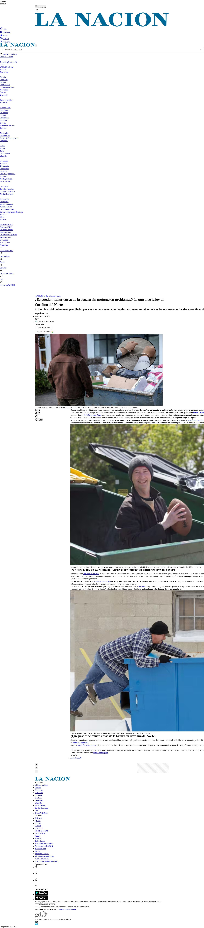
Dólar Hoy (4, 80)
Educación (4, 113)
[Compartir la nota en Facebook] (36, 419)
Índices (3, 92)
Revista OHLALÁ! (6, 224)
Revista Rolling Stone (8, 235)
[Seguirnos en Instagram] (36, 880)
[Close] (36, 764)
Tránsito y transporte (8, 62)
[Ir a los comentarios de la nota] (39, 410)
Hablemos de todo (7, 125)
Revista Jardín (5, 237)
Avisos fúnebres (6, 204)
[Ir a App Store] (41, 899)
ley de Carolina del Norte (88, 745)
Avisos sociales (6, 207)
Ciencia (3, 123)
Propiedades (5, 85)
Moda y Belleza (6, 179)
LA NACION (40, 296)
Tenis (2, 151)
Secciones (7, 32)
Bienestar (4, 120)
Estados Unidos (6, 100)
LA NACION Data (6, 67)
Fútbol (2, 146)
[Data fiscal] (36, 924)
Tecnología (4, 166)
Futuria (3, 77)
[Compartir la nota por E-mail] (41, 419)
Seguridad (4, 110)
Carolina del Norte (53, 296)
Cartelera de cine (7, 189)
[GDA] (41, 917)
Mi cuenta (7, 42)
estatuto (142, 586)
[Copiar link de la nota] (36, 416)
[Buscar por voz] (201, 50)
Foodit (5, 35)
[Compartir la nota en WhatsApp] (39, 413)
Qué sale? (4, 186)
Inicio (5, 29)
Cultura (3, 115)
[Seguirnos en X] (36, 873)
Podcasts (3, 176)
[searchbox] (101, 50)
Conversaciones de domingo (11, 212)
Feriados (3, 171)
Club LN (6, 39)
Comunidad (4, 118)
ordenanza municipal (102, 581)
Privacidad (71, 909)
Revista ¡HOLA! (6, 227)
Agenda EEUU (75, 758)
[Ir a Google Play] (41, 894)
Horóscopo (4, 169)
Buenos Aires (5, 107)
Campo (3, 82)
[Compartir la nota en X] (39, 419)
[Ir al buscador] (37, 10)
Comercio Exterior (7, 87)
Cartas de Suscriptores (9, 138)
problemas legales (100, 753)
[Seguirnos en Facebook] (36, 867)
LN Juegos (4, 161)
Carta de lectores (7, 209)
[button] (102, 164)
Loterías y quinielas (7, 174)
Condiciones (62, 909)
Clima (2, 64)
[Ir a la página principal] (102, 26)
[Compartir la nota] (36, 413)
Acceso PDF (4, 199)
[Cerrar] (36, 45)
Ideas (2, 217)
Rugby (2, 148)
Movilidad (4, 90)
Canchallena (5, 153)
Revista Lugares (6, 230)
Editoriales (4, 133)
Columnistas (5, 135)
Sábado (3, 214)
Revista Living (5, 232)
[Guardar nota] (36, 410)
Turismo (3, 163)
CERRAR (3, 1)
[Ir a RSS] (36, 887)
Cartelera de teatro (7, 191)
